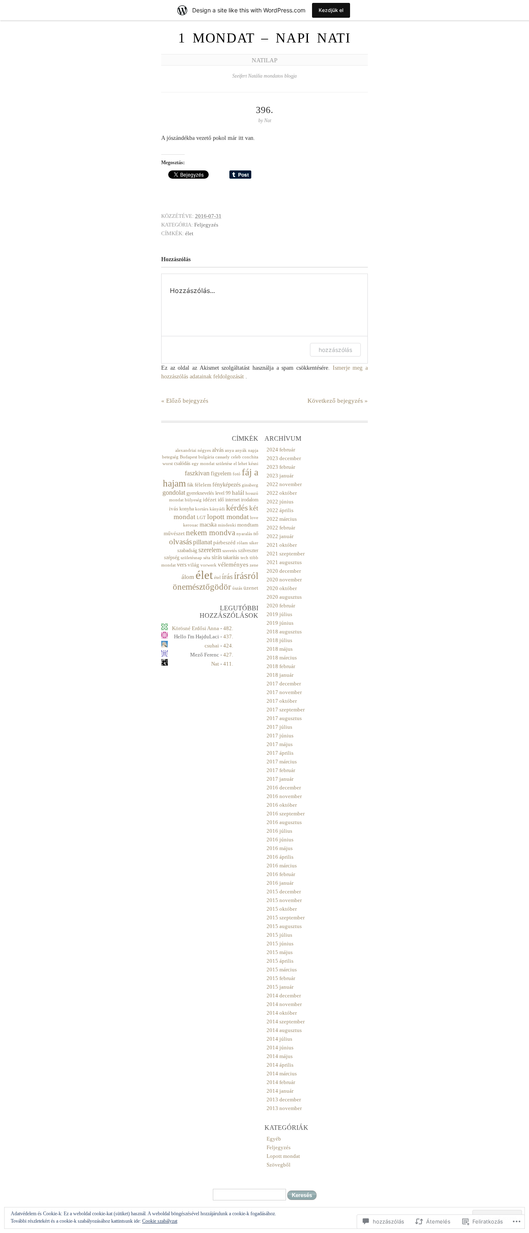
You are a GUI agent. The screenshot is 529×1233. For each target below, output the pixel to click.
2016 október (282, 805)
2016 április (280, 857)
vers (181, 564)
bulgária (206, 457)
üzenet (250, 588)
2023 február (281, 467)
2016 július (279, 831)
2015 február (281, 978)
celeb (236, 457)
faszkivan (197, 473)
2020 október (282, 588)
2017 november (284, 692)
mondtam (247, 525)
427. (228, 655)
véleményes (233, 564)
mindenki (227, 525)
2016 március (282, 865)
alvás (218, 449)
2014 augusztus (284, 1030)
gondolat (173, 492)
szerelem (209, 549)
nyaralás (244, 533)
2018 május (280, 649)
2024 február (281, 449)
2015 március (282, 969)
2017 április (280, 753)
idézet (210, 499)
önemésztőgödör (202, 587)
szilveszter (248, 550)
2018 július (279, 640)
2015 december (284, 891)
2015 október (282, 909)
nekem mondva (210, 532)
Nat (215, 664)
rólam (242, 543)
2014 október (282, 1013)
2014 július (279, 1039)
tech (244, 557)
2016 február (281, 874)
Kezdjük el (331, 10)
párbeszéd (224, 542)
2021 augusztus (284, 562)
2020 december (284, 571)
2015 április (280, 961)
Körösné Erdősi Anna (195, 628)
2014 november (284, 1004)
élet (189, 233)
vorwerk (208, 565)
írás (227, 576)
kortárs (201, 509)
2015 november (284, 900)
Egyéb (274, 1139)
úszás (237, 588)
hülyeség (193, 500)
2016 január (280, 883)
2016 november (284, 796)
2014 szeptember (286, 1021)
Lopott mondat (283, 1156)
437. (228, 636)
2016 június (280, 839)
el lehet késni (246, 463)
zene (254, 565)
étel (217, 577)
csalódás (182, 463)
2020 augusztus (284, 597)
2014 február (281, 1082)
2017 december (284, 683)
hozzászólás (335, 349)
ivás (173, 508)
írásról (246, 576)
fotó (237, 474)
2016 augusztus (284, 822)
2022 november (284, 484)
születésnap (191, 557)
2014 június (280, 1047)
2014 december (284, 995)
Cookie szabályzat (159, 1221)
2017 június (280, 735)
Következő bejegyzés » (337, 400)
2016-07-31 (208, 216)
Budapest (188, 457)
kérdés (237, 507)
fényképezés (226, 484)
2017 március (282, 761)
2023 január (280, 475)
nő (255, 533)
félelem (203, 485)
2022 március (282, 519)
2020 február (281, 605)
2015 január (280, 987)
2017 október (282, 701)
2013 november (284, 1108)
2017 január (280, 779)
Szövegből (279, 1165)
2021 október (282, 545)
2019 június (280, 623)
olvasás (180, 541)
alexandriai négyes (193, 450)
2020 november (284, 579)
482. (228, 628)
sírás (217, 557)
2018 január (280, 675)
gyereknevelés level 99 (208, 493)
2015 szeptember (286, 917)
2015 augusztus (284, 926)
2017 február (281, 770)
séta (206, 557)
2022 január (280, 536)
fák (190, 485)
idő (221, 500)
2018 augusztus (284, 631)
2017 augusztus (284, 718)
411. (228, 664)
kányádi (217, 509)
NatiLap (264, 60)
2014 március (282, 1073)
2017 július (279, 727)
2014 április (280, 1065)
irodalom (249, 500)
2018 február (281, 666)
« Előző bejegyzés (184, 400)
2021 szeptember (286, 553)
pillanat (202, 542)
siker (253, 543)
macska (208, 524)
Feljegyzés (206, 225)
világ (193, 565)
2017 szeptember (286, 709)
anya (229, 450)
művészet (174, 533)
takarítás (231, 557)
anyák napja (246, 450)
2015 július (279, 935)
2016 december (284, 787)
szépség (171, 557)
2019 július (279, 614)
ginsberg (250, 485)
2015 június (280, 943)
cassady (222, 457)
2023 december (284, 458)
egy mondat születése (212, 463)
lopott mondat (228, 517)
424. (228, 645)
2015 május (280, 952)
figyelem (221, 473)
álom (187, 576)
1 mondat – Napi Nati (264, 38)
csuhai (212, 645)
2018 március (282, 657)
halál (238, 492)
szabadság (187, 550)
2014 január (280, 1091)
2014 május (280, 1056)
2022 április (280, 510)
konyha (186, 509)
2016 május (280, 848)
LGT (201, 517)
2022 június (280, 501)
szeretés (229, 550)
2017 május (280, 744)
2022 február (281, 527)
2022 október (282, 493)
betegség (170, 457)
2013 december (284, 1099)
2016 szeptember (286, 813)
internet (232, 500)
